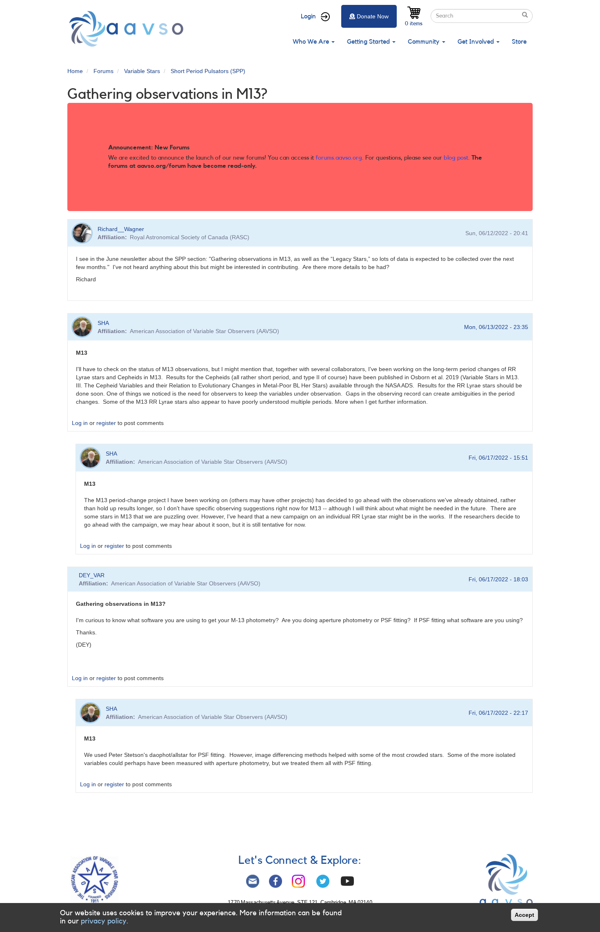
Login (308, 16)
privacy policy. (104, 921)
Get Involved (477, 41)
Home (75, 71)
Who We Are (312, 41)
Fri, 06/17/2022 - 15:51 (498, 457)
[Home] (128, 28)
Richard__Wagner (121, 229)
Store (519, 41)
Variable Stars (142, 71)
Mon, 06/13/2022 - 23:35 (496, 327)
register (106, 423)
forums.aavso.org (339, 158)
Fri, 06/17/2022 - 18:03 (498, 579)
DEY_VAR (91, 575)
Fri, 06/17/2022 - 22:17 (498, 713)
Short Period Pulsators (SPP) (208, 71)
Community (424, 41)
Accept (524, 915)
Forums (103, 71)
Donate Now (373, 16)
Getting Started (369, 41)
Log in (80, 423)
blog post (456, 158)
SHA (103, 323)
